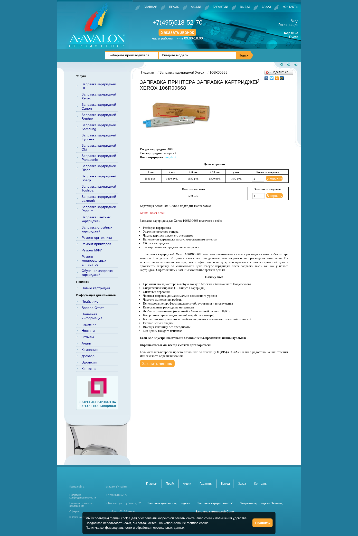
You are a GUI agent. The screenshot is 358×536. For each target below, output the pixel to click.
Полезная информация (92, 316)
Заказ (266, 7)
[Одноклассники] (276, 77)
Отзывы (88, 337)
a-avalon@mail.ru (116, 486)
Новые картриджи (96, 288)
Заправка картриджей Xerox (99, 96)
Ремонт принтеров (96, 244)
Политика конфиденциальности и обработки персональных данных (135, 527)
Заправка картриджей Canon (99, 106)
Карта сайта (76, 486)
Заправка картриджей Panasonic (99, 158)
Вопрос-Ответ (93, 308)
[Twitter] (271, 77)
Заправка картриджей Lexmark (99, 198)
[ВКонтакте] (266, 77)
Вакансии (89, 362)
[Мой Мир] (281, 77)
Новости (88, 331)
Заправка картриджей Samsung (99, 127)
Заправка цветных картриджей (96, 219)
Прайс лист (91, 301)
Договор (88, 356)
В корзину (274, 178)
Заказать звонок (177, 32)
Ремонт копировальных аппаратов (94, 260)
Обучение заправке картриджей (97, 273)
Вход (294, 21)
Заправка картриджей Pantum (99, 209)
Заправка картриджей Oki (99, 147)
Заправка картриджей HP (99, 86)
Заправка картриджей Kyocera (99, 137)
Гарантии (220, 7)
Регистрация (288, 25)
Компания (90, 350)
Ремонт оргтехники (97, 237)
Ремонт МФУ (92, 250)
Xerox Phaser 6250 (152, 213)
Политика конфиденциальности (82, 496)
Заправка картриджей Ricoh (99, 168)
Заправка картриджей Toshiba (99, 188)
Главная (150, 7)
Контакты (290, 7)
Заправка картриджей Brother (99, 117)
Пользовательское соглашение (81, 504)
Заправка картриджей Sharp (99, 178)
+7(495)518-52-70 (177, 22)
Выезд (245, 7)
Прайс (174, 7)
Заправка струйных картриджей (97, 229)
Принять (262, 523)
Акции (196, 7)
